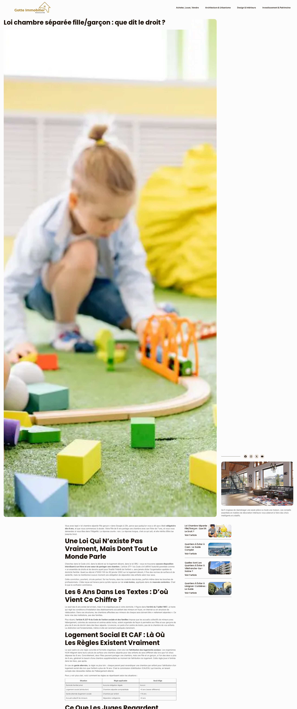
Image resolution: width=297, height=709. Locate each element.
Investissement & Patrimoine (276, 7)
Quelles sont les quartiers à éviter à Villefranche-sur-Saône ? (195, 567)
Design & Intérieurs (246, 7)
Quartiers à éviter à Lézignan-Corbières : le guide (195, 586)
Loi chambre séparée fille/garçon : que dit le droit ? (196, 528)
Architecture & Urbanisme (218, 7)
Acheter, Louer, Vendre (187, 7)
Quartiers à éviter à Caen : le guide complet (195, 547)
